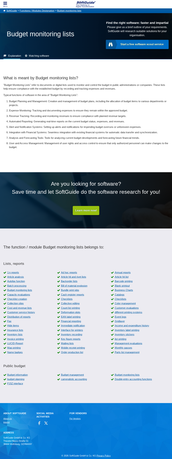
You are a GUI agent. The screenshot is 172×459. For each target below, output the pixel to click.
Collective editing (70, 303)
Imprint (6, 422)
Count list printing (70, 307)
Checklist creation (17, 299)
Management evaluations (128, 343)
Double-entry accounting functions (133, 379)
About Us (7, 419)
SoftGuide (11, 10)
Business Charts (124, 290)
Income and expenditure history (132, 325)
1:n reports (13, 272)
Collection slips (15, 303)
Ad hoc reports (69, 272)
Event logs (120, 316)
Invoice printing (15, 339)
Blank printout (122, 285)
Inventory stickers (124, 334)
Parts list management (127, 352)
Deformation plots (70, 312)
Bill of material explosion (74, 285)
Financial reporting (71, 321)
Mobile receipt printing (73, 347)
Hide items (13, 325)
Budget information (17, 374)
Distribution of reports (19, 316)
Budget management (72, 374)
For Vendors (75, 419)
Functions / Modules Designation (37, 10)
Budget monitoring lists (69, 10)
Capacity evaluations (18, 294)
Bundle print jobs (70, 290)
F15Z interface (15, 383)
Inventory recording (71, 334)
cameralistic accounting (74, 379)
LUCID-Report (15, 343)
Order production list (72, 352)
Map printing (14, 347)
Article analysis (15, 276)
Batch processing (16, 285)
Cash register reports (72, 294)
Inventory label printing (127, 330)
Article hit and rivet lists (73, 276)
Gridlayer (120, 321)
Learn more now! (86, 210)
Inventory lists (15, 334)
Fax (9, 321)
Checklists (67, 299)
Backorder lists (69, 281)
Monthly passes (123, 347)
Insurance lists (15, 330)
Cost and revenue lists (19, 307)
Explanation (14, 55)
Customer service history (21, 312)
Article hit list (121, 276)
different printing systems (128, 312)
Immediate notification (73, 325)
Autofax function (16, 281)
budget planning (15, 379)
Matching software (39, 55)
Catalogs (119, 294)
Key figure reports (70, 339)
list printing (120, 339)
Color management (125, 303)
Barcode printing (124, 281)
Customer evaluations (127, 307)
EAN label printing (70, 316)
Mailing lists (67, 343)
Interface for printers (72, 330)
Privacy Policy (104, 455)
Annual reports (123, 272)
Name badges (15, 352)
